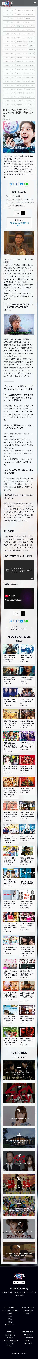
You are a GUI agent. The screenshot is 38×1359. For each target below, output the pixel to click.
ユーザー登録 (28, 1310)
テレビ (10, 1322)
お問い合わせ (10, 1335)
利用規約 (10, 1338)
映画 (10, 1319)
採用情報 (10, 1343)
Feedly (29, 1343)
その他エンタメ (10, 1324)
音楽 (10, 1316)
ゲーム (10, 1313)
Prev (17, 213)
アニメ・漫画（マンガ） (10, 1310)
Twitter (29, 1335)
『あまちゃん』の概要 (12, 196)
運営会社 (10, 1346)
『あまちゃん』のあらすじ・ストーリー (19, 199)
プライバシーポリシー (10, 1340)
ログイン (28, 1313)
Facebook (29, 1338)
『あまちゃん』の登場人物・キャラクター (19, 203)
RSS (29, 1340)
